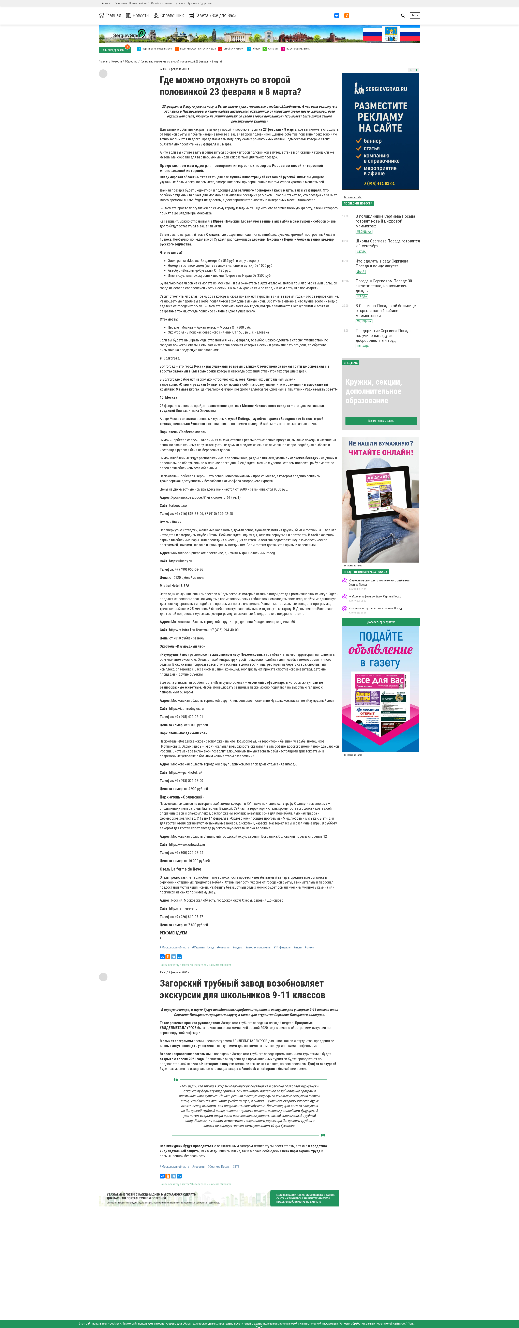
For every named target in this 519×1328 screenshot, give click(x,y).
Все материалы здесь (381, 420)
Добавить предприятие (381, 622)
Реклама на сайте (353, 197)
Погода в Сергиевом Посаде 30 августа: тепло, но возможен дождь (384, 286)
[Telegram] (173, 956)
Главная (113, 15)
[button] (411, 70)
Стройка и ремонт (161, 3)
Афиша (106, 3)
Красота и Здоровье (199, 3)
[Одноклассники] (167, 956)
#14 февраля (282, 947)
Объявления (120, 3)
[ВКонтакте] (162, 956)
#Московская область (174, 947)
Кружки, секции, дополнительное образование (373, 391)
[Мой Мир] (179, 956)
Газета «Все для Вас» (215, 15)
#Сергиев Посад (203, 947)
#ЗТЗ (236, 1167)
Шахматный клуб (139, 3)
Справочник (172, 15)
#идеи (298, 947)
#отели (309, 947)
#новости (223, 947)
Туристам (179, 3)
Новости (141, 15)
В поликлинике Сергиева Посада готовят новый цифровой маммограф (385, 221)
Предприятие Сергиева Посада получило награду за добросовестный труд (383, 335)
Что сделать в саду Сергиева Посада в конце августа (382, 263)
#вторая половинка (258, 947)
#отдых (237, 947)
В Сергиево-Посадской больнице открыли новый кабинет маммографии (386, 310)
